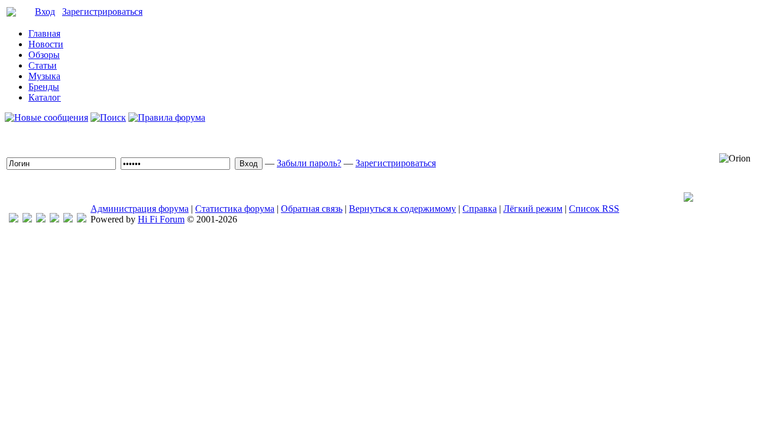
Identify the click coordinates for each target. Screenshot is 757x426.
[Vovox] (81, 219)
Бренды (43, 87)
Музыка (44, 76)
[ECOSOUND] (54, 219)
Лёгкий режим (532, 209)
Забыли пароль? (309, 163)
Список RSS (594, 209)
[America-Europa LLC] (27, 219)
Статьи (42, 65)
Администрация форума (139, 209)
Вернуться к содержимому (402, 209)
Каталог (44, 97)
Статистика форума (234, 209)
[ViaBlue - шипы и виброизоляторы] (68, 219)
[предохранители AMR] (13, 219)
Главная (44, 33)
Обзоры (44, 55)
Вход (45, 12)
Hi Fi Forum (161, 219)
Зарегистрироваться (102, 12)
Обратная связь (311, 209)
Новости (45, 44)
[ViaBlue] (41, 219)
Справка (479, 209)
